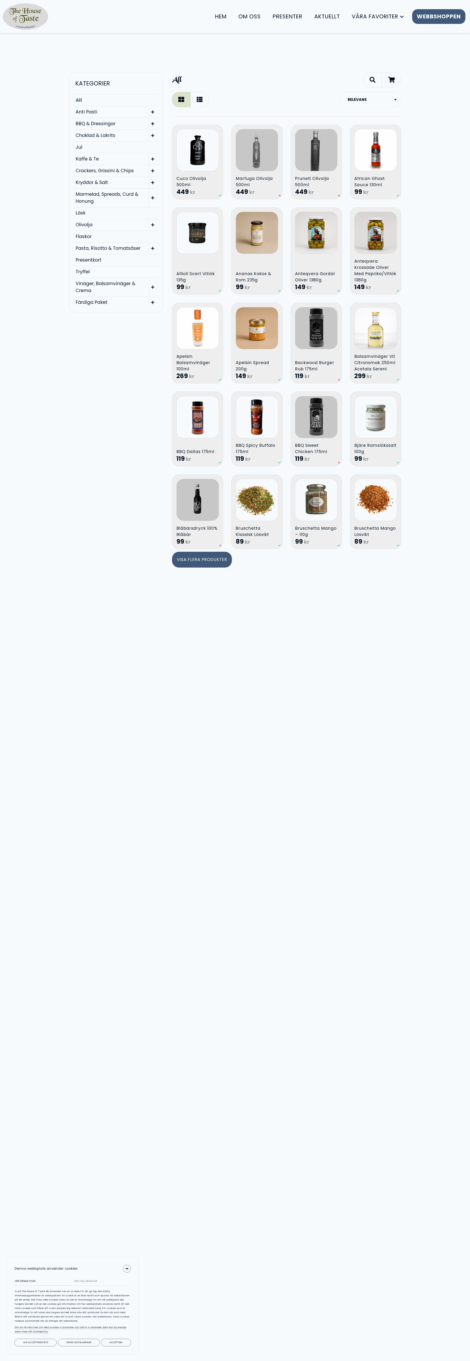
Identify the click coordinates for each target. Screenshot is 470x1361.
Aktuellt (327, 16)
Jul (79, 147)
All (79, 100)
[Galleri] (181, 99)
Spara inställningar (78, 1342)
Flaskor (84, 236)
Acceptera (116, 1342)
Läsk (81, 213)
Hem (221, 16)
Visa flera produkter (202, 559)
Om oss (249, 16)
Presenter (287, 16)
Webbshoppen (439, 16)
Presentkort (88, 260)
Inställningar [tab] (85, 1281)
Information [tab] (25, 1281)
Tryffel (83, 272)
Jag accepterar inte (35, 1342)
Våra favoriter (375, 16)
